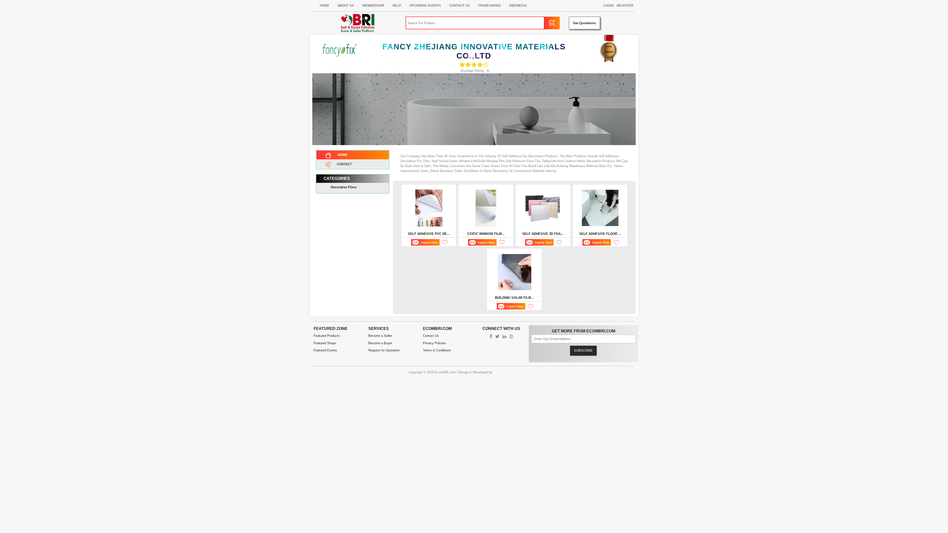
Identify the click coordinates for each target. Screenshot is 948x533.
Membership (373, 5)
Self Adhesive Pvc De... (429, 234)
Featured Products (327, 336)
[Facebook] (491, 337)
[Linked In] (504, 337)
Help (397, 5)
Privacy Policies (434, 343)
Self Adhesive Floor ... (600, 234)
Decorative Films (343, 187)
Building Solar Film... (514, 298)
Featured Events (325, 350)
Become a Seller (380, 336)
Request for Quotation (384, 350)
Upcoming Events (425, 5)
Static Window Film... (486, 234)
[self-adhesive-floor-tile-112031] (600, 208)
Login (608, 5)
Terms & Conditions (437, 350)
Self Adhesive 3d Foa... (543, 234)
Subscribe (583, 350)
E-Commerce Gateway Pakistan (516, 372)
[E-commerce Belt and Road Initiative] (358, 23)
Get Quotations (584, 23)
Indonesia (518, 5)
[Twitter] (497, 337)
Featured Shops (325, 343)
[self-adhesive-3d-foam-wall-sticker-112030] (542, 208)
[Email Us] (511, 337)
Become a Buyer (380, 343)
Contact (344, 164)
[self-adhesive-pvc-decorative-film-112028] (428, 208)
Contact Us (459, 5)
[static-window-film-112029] (485, 208)
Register (625, 5)
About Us (345, 5)
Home (324, 5)
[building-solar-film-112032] (514, 272)
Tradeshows (489, 5)
